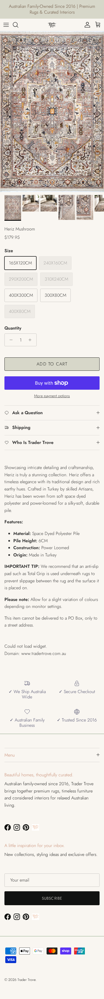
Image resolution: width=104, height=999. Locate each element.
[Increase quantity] (31, 340)
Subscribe (52, 898)
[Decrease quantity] (9, 340)
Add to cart (52, 364)
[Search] (18, 25)
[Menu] (6, 25)
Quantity (12, 328)
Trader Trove (26, 979)
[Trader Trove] (52, 25)
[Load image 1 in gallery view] (52, 111)
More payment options (52, 396)
